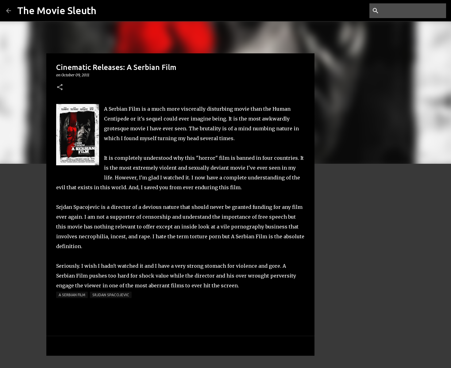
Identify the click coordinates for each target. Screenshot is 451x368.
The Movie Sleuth (56, 10)
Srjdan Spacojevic (110, 295)
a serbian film (72, 295)
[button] (60, 87)
